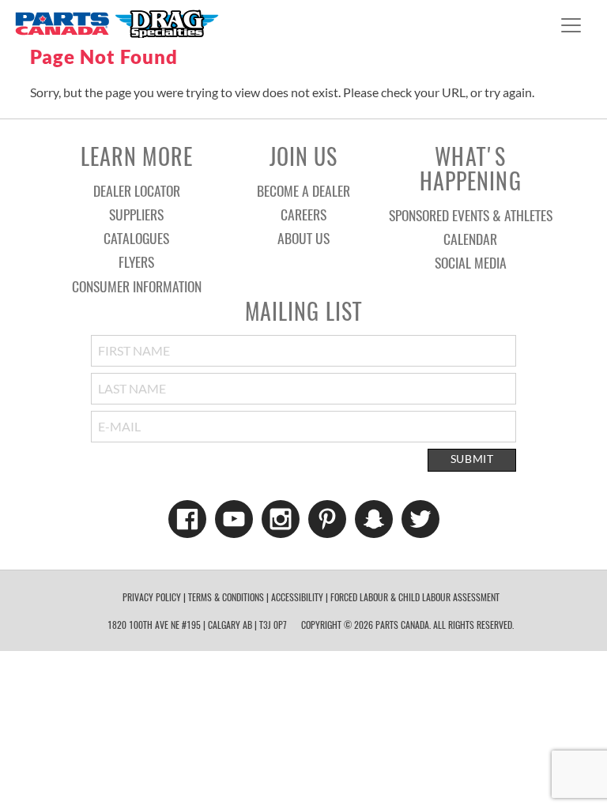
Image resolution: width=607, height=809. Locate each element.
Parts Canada (116, 23)
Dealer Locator (136, 190)
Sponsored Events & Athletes (470, 215)
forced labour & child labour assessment (415, 597)
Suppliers (136, 214)
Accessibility (297, 597)
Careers (303, 214)
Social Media (471, 262)
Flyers (136, 261)
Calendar (470, 238)
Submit (472, 459)
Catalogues (136, 238)
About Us (303, 238)
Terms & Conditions (226, 597)
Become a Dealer (303, 190)
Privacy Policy (152, 597)
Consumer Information (137, 286)
